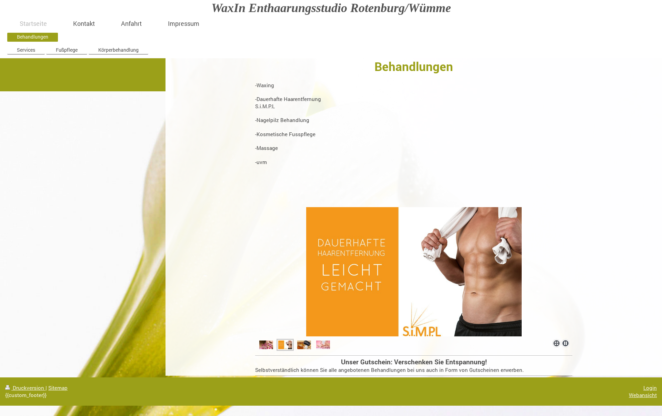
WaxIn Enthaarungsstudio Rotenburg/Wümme (331, 8)
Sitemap (58, 387)
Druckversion (28, 387)
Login (650, 387)
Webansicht (643, 395)
